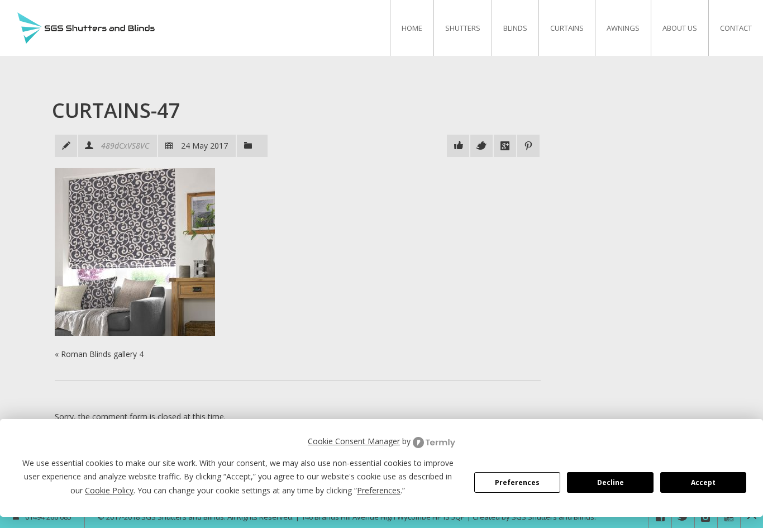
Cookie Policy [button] (109, 490)
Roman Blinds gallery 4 (102, 354)
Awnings (623, 28)
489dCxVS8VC (125, 145)
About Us (679, 28)
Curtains (567, 28)
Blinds (515, 28)
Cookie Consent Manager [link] (354, 441)
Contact (736, 28)
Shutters (462, 28)
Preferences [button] (378, 490)
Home (412, 28)
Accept (703, 482)
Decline (610, 482)
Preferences (517, 482)
